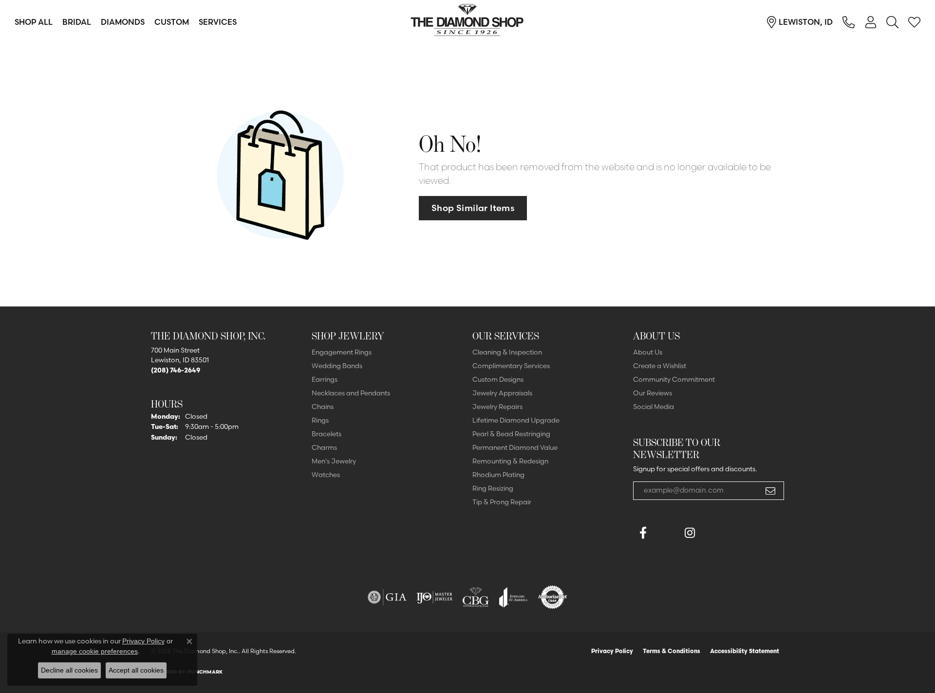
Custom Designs (498, 379)
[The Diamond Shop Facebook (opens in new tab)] (666, 533)
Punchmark (205, 672)
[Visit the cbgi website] (475, 597)
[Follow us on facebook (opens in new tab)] (643, 533)
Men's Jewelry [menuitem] (334, 461)
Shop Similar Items (472, 207)
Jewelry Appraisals (502, 393)
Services (218, 22)
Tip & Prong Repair (501, 502)
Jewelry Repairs (497, 406)
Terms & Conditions (671, 651)
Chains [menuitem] (323, 406)
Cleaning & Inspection (507, 352)
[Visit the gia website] (387, 597)
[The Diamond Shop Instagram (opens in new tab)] (713, 533)
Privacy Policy (612, 651)
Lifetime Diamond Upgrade (516, 420)
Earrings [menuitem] (324, 379)
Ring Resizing (492, 488)
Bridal (76, 22)
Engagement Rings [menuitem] (342, 352)
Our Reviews (652, 393)
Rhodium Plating (498, 475)
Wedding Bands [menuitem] (337, 366)
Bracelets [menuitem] (326, 434)
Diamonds (123, 22)
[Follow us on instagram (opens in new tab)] (689, 533)
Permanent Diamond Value (515, 447)
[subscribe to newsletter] (770, 490)
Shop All (34, 22)
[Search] (892, 22)
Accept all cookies (136, 670)
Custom (171, 22)
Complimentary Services (511, 366)
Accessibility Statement (744, 651)
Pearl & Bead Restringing (511, 434)
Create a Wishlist (659, 366)
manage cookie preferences (95, 651)
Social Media (653, 406)
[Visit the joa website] (513, 597)
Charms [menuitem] (324, 447)
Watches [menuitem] (326, 475)
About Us (647, 352)
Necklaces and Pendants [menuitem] (351, 393)
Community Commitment (674, 379)
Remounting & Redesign (510, 461)
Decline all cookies (69, 670)
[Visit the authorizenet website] (553, 597)
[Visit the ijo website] (434, 597)
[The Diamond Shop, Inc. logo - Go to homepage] (467, 21)
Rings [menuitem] (320, 420)
